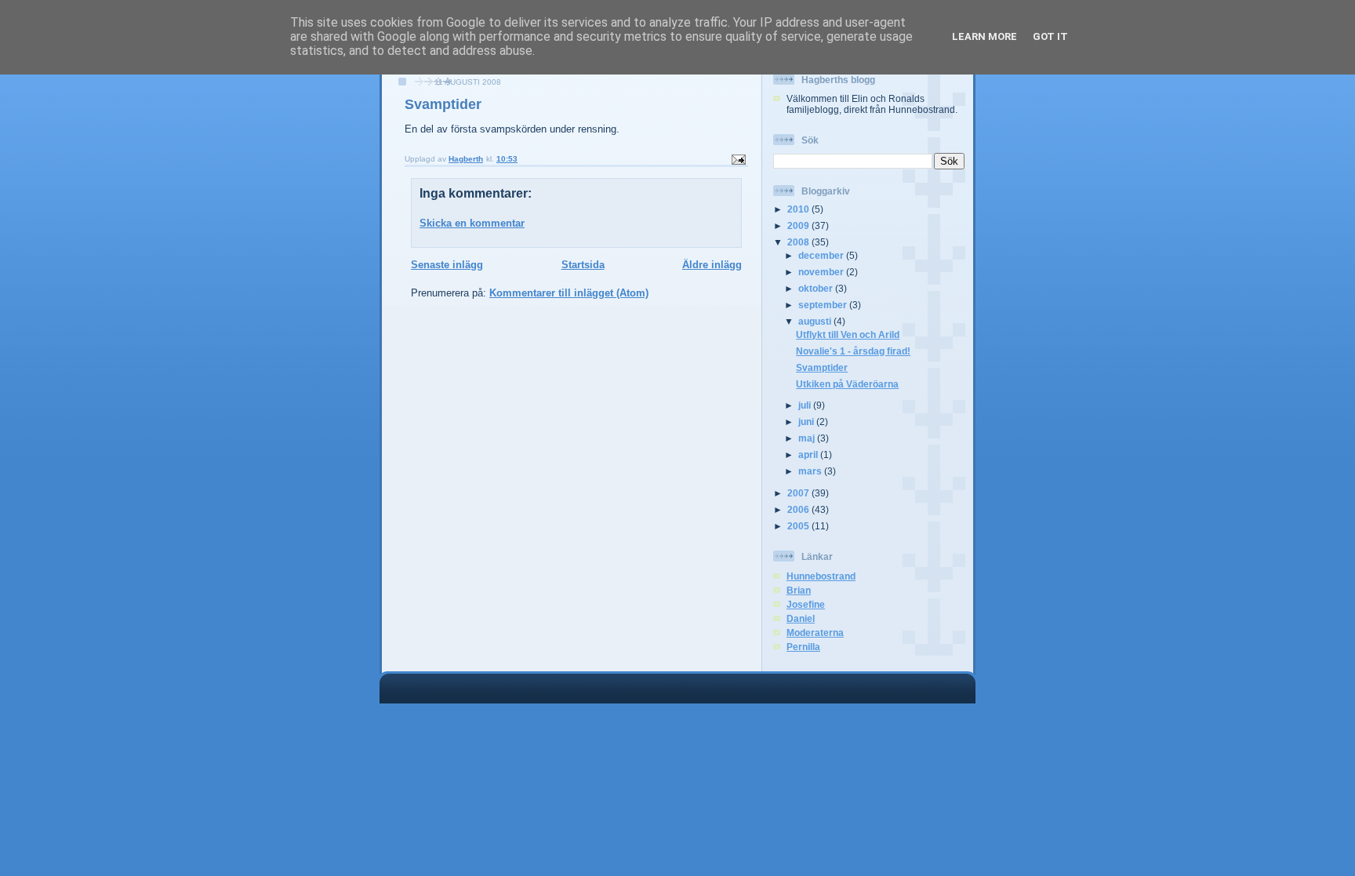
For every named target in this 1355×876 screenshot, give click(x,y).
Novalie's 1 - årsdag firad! (853, 351)
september (823, 305)
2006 (799, 509)
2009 (799, 225)
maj (807, 438)
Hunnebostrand (821, 576)
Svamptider (822, 367)
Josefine (805, 604)
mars (811, 471)
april (809, 454)
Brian (798, 590)
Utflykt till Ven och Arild (847, 334)
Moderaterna (815, 632)
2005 (799, 526)
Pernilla (803, 647)
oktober (816, 288)
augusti (816, 321)
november (822, 272)
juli (805, 405)
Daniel (800, 618)
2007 (799, 493)
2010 (799, 209)
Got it (1050, 36)
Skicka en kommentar (472, 223)
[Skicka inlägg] (738, 158)
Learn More (984, 36)
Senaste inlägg (447, 265)
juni (807, 421)
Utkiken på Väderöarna (847, 384)
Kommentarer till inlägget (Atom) (568, 293)
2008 (799, 242)
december (822, 255)
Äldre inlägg (712, 265)
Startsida (583, 265)
